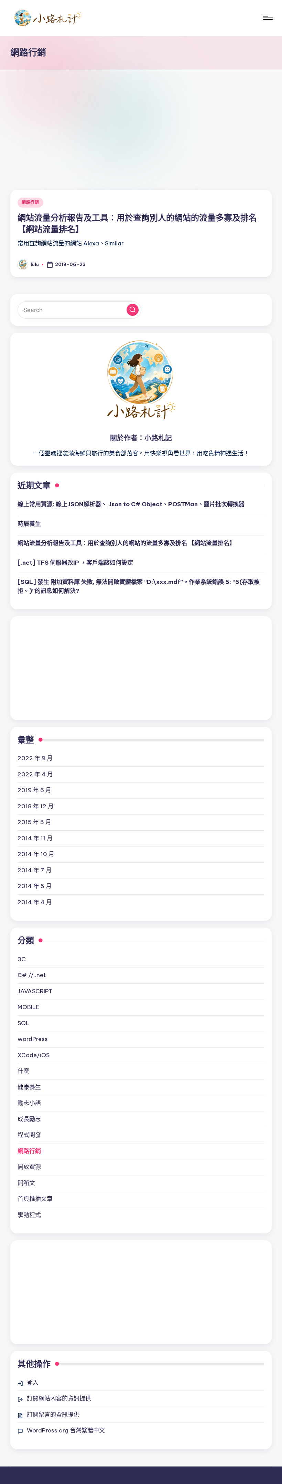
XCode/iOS (34, 1055)
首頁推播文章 (35, 1199)
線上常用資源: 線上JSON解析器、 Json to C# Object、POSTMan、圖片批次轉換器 (131, 504)
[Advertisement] (141, 121)
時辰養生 (29, 524)
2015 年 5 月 (34, 822)
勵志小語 (29, 1103)
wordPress (33, 1039)
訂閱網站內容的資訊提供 (59, 1398)
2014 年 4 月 (35, 902)
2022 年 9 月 (35, 758)
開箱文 (26, 1183)
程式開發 (29, 1135)
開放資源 (29, 1167)
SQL (23, 1023)
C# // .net (32, 975)
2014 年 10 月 (36, 854)
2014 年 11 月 (35, 838)
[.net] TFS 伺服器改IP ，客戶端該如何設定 (75, 562)
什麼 (23, 1071)
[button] (133, 310)
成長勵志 (29, 1119)
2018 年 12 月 (36, 806)
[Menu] (267, 17)
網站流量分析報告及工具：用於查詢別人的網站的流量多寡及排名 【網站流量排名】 (126, 543)
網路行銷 (30, 202)
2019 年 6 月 (34, 790)
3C (22, 959)
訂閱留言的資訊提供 (53, 1414)
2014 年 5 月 (35, 886)
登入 (33, 1382)
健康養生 (29, 1087)
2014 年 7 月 (35, 870)
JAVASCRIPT (35, 991)
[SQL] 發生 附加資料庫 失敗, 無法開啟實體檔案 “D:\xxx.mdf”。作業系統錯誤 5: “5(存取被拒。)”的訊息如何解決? (139, 586)
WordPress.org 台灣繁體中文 (66, 1430)
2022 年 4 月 (35, 774)
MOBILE (28, 1007)
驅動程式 (29, 1215)
